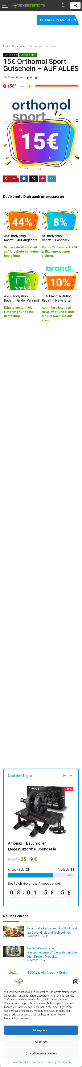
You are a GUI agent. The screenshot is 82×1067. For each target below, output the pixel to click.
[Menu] (5, 5)
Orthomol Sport (28, 54)
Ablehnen (41, 1042)
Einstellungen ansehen (41, 1053)
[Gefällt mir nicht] (22, 86)
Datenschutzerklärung (44, 1062)
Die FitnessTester (12, 77)
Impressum (64, 1062)
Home (6, 46)
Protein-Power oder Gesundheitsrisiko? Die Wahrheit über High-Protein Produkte (52, 952)
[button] (76, 982)
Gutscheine (18, 46)
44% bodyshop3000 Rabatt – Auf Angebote (20, 238)
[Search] (63, 5)
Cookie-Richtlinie (21, 1062)
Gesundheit (33, 935)
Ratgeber (32, 960)
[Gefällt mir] (29, 86)
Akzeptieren (41, 1030)
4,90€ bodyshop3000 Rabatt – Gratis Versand (21, 298)
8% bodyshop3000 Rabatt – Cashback (55, 238)
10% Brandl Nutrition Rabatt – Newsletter (56, 298)
